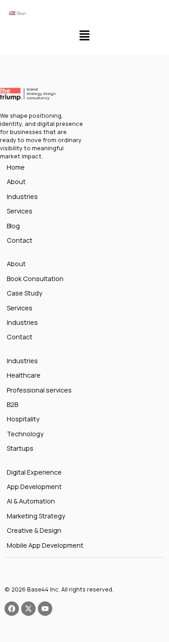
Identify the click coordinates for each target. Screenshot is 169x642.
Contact (19, 240)
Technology (25, 434)
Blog (13, 226)
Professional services (39, 390)
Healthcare (24, 375)
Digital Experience (34, 472)
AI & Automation (31, 501)
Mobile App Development (45, 545)
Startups (20, 448)
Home (16, 167)
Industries (22, 196)
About (16, 181)
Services (19, 211)
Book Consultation (35, 278)
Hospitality (23, 419)
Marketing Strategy (36, 516)
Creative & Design (34, 530)
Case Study (24, 293)
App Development (34, 486)
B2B (12, 404)
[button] (84, 36)
